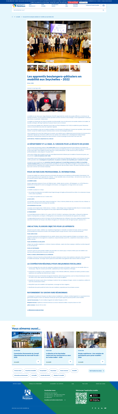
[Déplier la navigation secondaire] (103, 5)
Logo (73, 383)
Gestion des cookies (100, 383)
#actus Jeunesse (64, 370)
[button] (90, 42)
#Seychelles (53, 370)
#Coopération (43, 370)
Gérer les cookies (83, 2)
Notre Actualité (43, 5)
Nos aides (66, 5)
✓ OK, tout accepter (73, 2)
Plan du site (85, 383)
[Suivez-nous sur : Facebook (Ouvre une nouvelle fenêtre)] (92, 408)
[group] (64, 68)
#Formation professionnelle (21, 375)
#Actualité (16, 362)
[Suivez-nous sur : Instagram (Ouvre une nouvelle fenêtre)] (95, 408)
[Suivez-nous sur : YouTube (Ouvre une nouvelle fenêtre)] (105, 408)
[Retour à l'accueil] (12, 16)
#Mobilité (74, 370)
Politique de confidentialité (35, 383)
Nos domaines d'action (55, 5)
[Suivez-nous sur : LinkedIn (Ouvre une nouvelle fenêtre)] (101, 408)
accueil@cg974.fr (48, 397)
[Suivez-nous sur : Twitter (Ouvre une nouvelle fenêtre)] (98, 408)
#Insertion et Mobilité (30, 370)
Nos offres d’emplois (75, 5)
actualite (18, 16)
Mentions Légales (17, 383)
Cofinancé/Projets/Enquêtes (92, 5)
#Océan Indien (17, 370)
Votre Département (32, 5)
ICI (28, 408)
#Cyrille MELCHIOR (45, 375)
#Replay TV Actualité (59, 375)
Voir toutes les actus (96, 370)
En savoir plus (63, 2)
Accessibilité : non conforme (56, 383)
